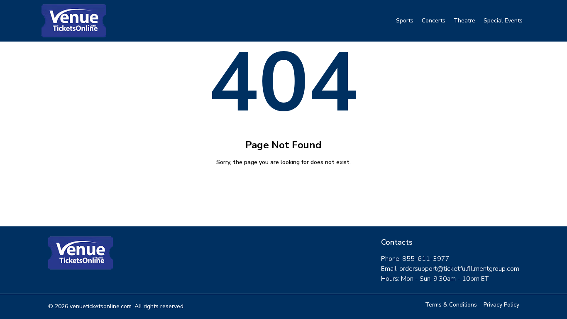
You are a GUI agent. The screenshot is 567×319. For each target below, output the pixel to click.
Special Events (503, 21)
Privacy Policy (501, 305)
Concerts (433, 21)
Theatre (464, 21)
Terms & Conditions (451, 305)
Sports (404, 21)
